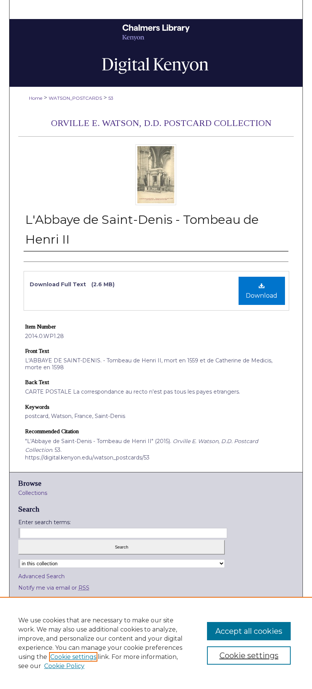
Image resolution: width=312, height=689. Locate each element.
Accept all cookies (248, 631)
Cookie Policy (64, 666)
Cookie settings (73, 656)
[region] (156, 643)
